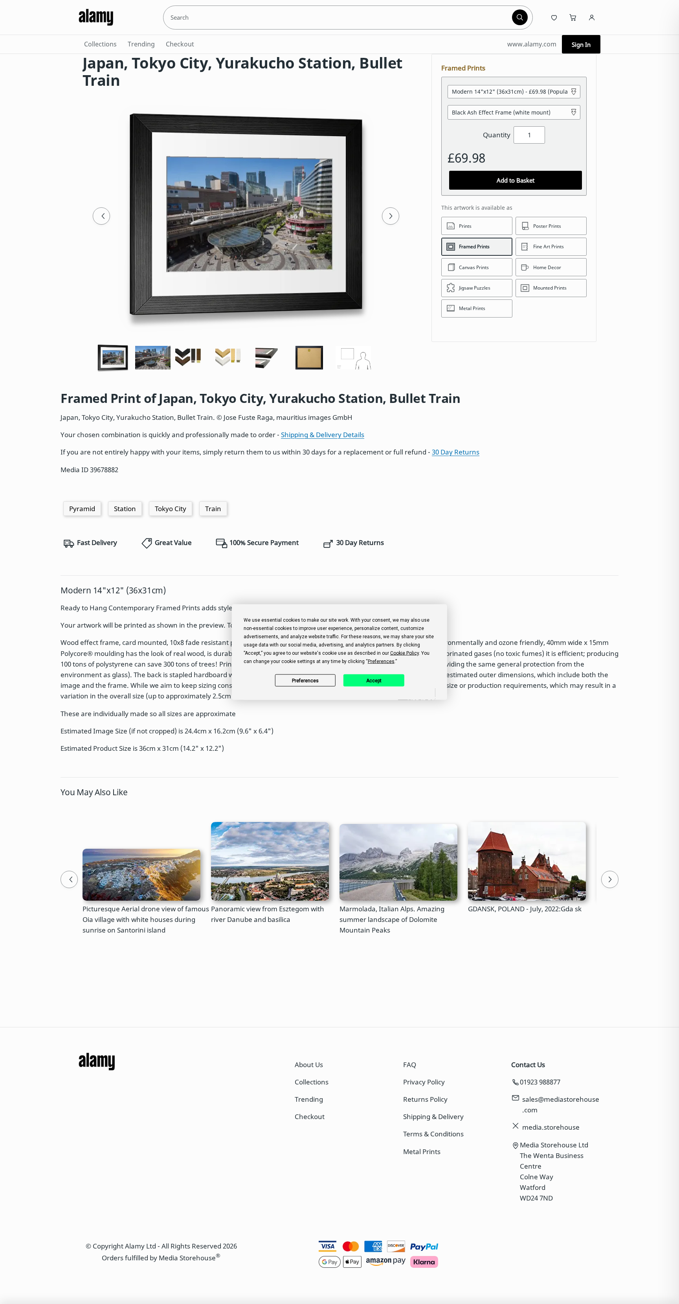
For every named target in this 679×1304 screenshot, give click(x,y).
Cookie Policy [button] (404, 653)
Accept (374, 680)
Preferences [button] (381, 661)
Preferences (305, 680)
